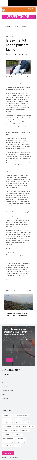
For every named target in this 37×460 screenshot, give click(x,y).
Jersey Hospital (21, 442)
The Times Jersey (11, 369)
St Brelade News (8, 442)
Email (8, 346)
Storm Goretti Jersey (9, 438)
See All (29, 290)
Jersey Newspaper (21, 415)
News (7, 279)
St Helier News (28, 426)
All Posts (7, 26)
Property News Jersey (23, 423)
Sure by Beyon (8, 445)
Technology (5, 386)
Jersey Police (18, 434)
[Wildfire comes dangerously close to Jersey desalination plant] (18, 302)
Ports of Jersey (15, 430)
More (24, 26)
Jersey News (8, 415)
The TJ (19, 419)
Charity (8, 282)
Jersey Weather (8, 423)
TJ (4, 2)
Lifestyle (4, 406)
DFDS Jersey (22, 438)
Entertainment (6, 398)
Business (4, 383)
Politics (16, 26)
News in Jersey (8, 419)
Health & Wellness (7, 390)
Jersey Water (7, 434)
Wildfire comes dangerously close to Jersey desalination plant (17, 314)
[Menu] (34, 3)
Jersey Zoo (26, 430)
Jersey (18, 445)
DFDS (6, 430)
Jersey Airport (8, 426)
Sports (4, 394)
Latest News (6, 402)
